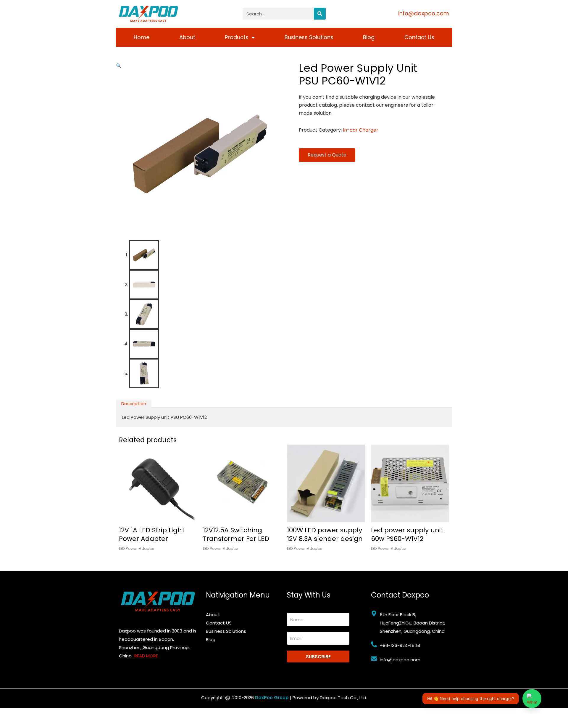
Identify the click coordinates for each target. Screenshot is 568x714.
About (187, 37)
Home (141, 37)
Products (236, 37)
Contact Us (419, 37)
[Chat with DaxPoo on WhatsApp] (531, 698)
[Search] (320, 14)
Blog (369, 37)
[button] (119, 66)
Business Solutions (309, 37)
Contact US (219, 623)
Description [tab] (133, 403)
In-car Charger (360, 130)
